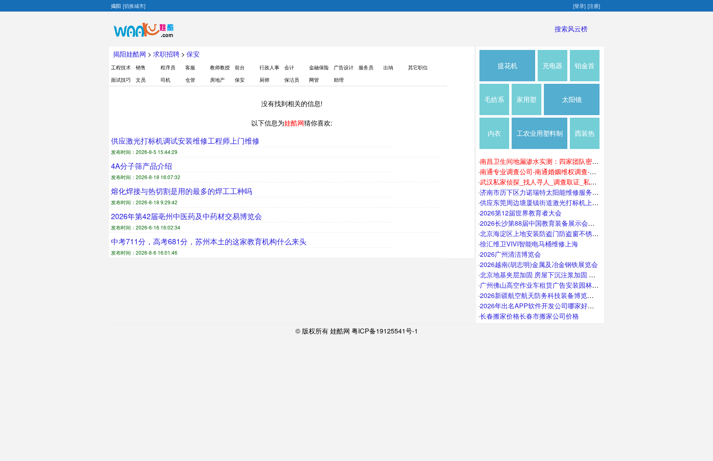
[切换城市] (134, 5)
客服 (190, 67)
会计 (289, 67)
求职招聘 (166, 54)
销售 (141, 67)
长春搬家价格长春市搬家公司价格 (529, 316)
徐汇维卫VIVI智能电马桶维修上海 (529, 243)
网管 (314, 79)
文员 (141, 79)
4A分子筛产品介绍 (141, 165)
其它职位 (418, 67)
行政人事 (269, 67)
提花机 (507, 65)
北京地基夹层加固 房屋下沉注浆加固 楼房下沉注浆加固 (561, 274)
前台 (240, 67)
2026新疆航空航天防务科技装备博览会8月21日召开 (555, 295)
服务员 (366, 67)
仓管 (190, 79)
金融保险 (319, 67)
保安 (193, 54)
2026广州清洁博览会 (510, 254)
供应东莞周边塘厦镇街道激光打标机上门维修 (546, 202)
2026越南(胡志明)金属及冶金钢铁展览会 (539, 264)
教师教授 (220, 67)
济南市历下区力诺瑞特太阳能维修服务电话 (542, 192)
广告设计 (344, 67)
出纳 (388, 67)
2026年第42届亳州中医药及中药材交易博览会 (186, 215)
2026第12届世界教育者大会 (521, 212)
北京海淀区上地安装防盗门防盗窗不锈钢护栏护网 (552, 233)
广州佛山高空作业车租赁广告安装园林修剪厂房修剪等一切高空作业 (579, 285)
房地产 (217, 79)
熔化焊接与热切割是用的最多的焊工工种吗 (181, 190)
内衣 (494, 133)
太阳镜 (572, 99)
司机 (165, 79)
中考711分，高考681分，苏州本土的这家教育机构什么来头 (209, 241)
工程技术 (121, 67)
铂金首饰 (585, 71)
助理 (339, 79)
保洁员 (291, 79)
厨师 (264, 79)
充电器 (552, 65)
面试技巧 (121, 79)
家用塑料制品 (526, 105)
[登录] (579, 5)
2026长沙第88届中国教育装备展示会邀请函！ (547, 223)
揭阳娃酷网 (129, 54)
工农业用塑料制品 (540, 138)
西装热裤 (585, 138)
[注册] (594, 5)
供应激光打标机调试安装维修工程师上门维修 (185, 140)
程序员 (168, 67)
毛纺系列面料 (494, 105)
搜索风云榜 (571, 28)
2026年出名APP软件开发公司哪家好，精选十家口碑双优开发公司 (576, 305)
